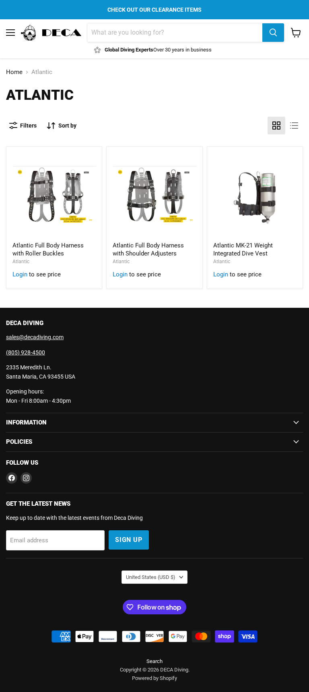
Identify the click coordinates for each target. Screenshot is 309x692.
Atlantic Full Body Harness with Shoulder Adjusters (148, 249)
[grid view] (276, 125)
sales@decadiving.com (35, 337)
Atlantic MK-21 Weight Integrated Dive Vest (243, 249)
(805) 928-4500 (25, 352)
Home (14, 72)
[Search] (273, 32)
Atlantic (20, 261)
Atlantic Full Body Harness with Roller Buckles (48, 249)
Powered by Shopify (154, 678)
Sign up (128, 540)
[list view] (294, 125)
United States (150, 577)
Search (154, 661)
